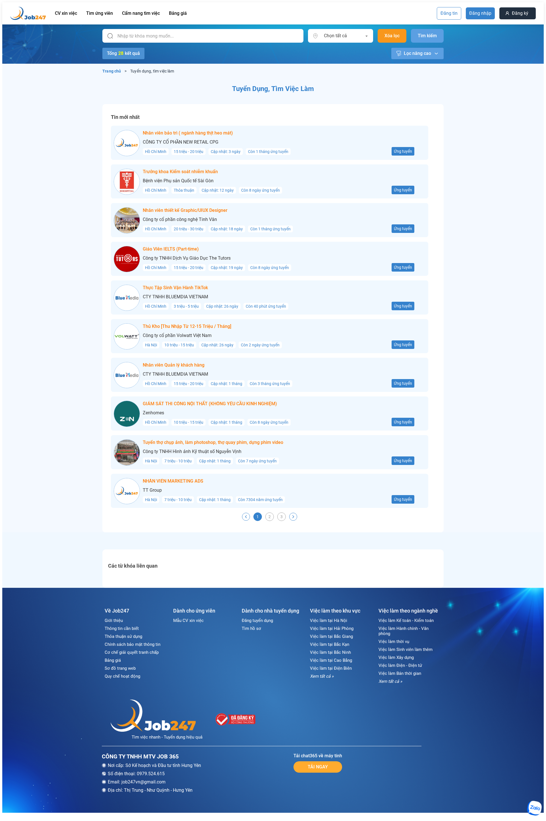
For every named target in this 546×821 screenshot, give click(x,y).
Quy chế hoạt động (122, 676)
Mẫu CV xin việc (188, 620)
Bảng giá (178, 13)
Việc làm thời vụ (394, 641)
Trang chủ (111, 71)
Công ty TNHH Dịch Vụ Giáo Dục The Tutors (187, 258)
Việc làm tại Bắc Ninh (330, 652)
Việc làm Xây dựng (396, 657)
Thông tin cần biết (122, 628)
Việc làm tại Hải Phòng (331, 628)
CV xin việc (66, 13)
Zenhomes (153, 412)
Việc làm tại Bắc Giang (331, 636)
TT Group (152, 490)
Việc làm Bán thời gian (400, 673)
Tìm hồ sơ (251, 628)
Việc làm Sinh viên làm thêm (406, 649)
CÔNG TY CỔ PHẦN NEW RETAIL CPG (180, 142)
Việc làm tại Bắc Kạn (329, 644)
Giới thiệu (114, 620)
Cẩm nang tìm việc (141, 13)
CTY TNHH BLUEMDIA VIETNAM (175, 296)
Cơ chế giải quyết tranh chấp (132, 652)
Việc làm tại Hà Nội (328, 620)
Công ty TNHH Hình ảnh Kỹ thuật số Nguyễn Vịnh (192, 451)
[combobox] (346, 36)
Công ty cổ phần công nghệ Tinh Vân (180, 219)
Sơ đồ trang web (120, 668)
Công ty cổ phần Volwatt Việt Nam (177, 335)
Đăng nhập (480, 13)
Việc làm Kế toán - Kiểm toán (406, 620)
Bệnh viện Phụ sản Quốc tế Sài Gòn (178, 180)
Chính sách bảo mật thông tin (132, 644)
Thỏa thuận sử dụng (123, 636)
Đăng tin (449, 13)
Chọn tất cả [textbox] (335, 35)
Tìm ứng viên (99, 13)
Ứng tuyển (403, 151)
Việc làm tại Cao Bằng (331, 660)
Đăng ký (520, 13)
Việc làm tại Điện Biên (331, 668)
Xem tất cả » (322, 676)
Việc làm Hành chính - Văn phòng (404, 631)
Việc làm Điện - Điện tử (400, 665)
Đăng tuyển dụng (257, 620)
